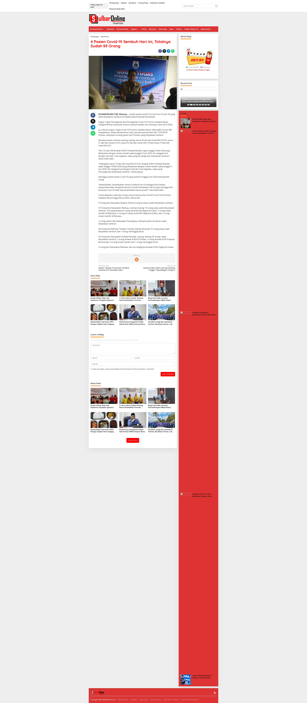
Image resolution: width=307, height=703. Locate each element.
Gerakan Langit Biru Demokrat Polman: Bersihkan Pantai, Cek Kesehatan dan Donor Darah (160, 323)
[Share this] (160, 51)
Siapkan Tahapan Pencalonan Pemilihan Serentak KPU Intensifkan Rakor (113, 268)
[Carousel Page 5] (200, 104)
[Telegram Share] (168, 51)
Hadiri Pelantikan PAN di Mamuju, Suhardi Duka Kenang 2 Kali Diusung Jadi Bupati (203, 677)
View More (132, 440)
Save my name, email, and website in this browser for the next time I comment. (123, 369)
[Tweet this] (164, 51)
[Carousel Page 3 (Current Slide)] (194, 104)
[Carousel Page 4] (197, 104)
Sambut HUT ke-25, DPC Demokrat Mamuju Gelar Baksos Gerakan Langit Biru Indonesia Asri (203, 495)
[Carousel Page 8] (208, 104)
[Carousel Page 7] (205, 104)
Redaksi (134, 699)
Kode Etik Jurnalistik (171, 699)
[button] (216, 6)
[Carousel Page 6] (203, 104)
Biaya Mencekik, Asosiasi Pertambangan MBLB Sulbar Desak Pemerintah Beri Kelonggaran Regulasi (159, 299)
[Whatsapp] (172, 51)
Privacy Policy (156, 699)
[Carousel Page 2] (191, 104)
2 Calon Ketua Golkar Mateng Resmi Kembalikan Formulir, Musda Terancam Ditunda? (131, 299)
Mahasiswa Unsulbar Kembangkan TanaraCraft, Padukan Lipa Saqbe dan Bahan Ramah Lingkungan (198, 100)
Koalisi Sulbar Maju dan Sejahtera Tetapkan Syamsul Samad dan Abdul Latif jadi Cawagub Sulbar (102, 299)
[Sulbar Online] (110, 19)
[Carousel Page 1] (188, 104)
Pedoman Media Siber (190, 699)
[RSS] (137, 259)
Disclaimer (144, 699)
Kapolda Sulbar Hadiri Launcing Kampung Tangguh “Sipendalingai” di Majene (159, 268)
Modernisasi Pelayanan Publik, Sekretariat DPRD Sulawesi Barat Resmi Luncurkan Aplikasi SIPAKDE (132, 323)
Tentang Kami (123, 699)
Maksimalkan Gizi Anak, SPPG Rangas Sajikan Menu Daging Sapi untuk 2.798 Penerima (102, 323)
